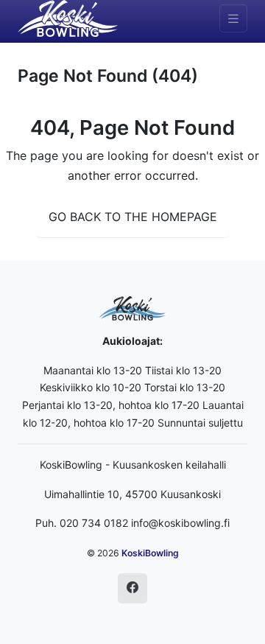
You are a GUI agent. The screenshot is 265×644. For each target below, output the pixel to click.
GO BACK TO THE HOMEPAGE (133, 216)
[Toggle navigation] (233, 18)
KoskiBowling (150, 553)
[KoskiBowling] (68, 18)
